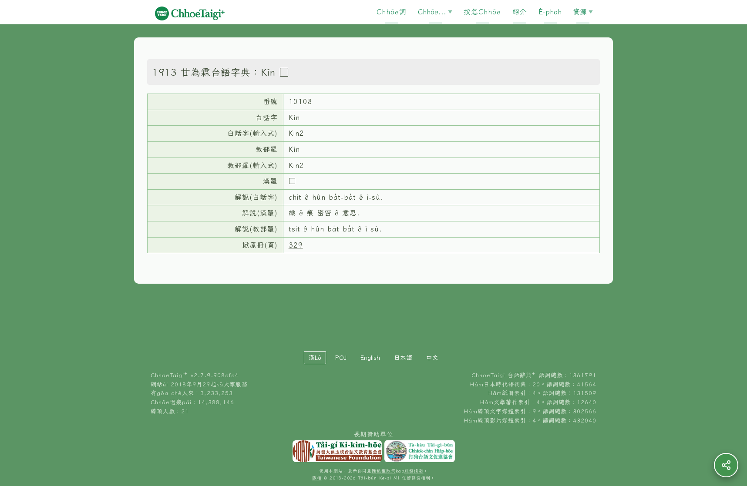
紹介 (519, 12)
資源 (580, 12)
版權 (317, 478)
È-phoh (550, 12)
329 (296, 245)
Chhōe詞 (392, 12)
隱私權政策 (384, 471)
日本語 (403, 357)
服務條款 (414, 471)
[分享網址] (726, 465)
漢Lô (315, 357)
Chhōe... (432, 12)
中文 (432, 357)
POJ (341, 357)
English (370, 357)
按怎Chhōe (482, 12)
